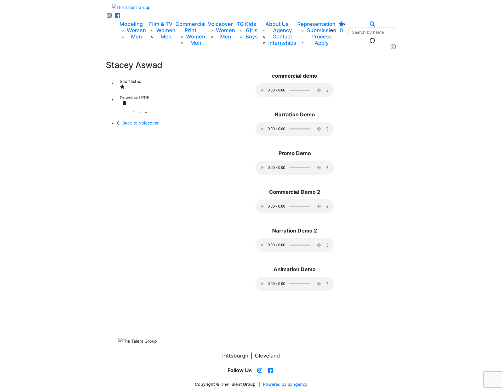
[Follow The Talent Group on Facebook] (117, 16)
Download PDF (134, 97)
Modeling (131, 24)
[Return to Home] (131, 7)
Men (136, 36)
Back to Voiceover (140, 123)
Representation (316, 24)
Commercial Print (190, 27)
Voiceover (220, 24)
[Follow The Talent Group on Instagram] (109, 16)
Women (136, 30)
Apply (322, 43)
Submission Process (321, 33)
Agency (282, 30)
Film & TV (161, 24)
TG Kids (246, 24)
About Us (277, 24)
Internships (282, 43)
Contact (282, 36)
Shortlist (130, 81)
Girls (252, 30)
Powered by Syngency (285, 384)
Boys (252, 36)
